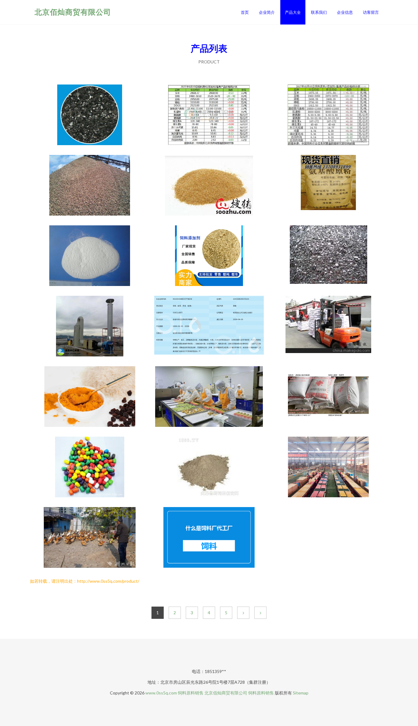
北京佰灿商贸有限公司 (73, 12)
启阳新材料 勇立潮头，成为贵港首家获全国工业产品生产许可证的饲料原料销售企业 (328, 467)
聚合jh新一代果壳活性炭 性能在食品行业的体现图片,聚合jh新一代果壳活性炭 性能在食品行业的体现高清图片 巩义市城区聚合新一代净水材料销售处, (90, 115)
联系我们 (319, 12)
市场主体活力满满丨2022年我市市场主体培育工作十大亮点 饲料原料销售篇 (209, 397)
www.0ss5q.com (161, 692)
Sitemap (300, 692)
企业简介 (267, 12)
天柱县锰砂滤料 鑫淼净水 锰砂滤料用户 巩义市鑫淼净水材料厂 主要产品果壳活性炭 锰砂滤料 (89, 186)
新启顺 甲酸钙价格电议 (89, 256)
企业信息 (345, 12)
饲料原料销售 (190, 692)
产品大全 (293, 12)
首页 (245, 12)
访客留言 (371, 12)
